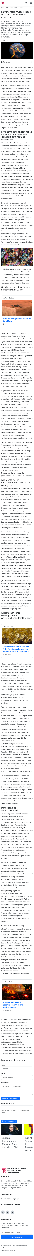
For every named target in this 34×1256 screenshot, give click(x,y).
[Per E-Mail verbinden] (7, 1212)
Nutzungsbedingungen (11, 1199)
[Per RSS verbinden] (12, 1212)
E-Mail (3, 1074)
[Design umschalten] (3, 1248)
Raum (21, 8)
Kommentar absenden (10, 1098)
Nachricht (13, 8)
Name (3, 1065)
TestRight (4, 8)
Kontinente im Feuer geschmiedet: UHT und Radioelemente (13, 1004)
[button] (31, 62)
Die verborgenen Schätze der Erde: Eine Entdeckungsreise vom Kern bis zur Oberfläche (16, 649)
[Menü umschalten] (31, 3)
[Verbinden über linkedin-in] (3, 1212)
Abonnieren (18, 1237)
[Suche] (26, 3)
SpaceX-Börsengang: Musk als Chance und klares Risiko (11, 1142)
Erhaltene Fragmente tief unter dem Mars (17, 319)
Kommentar (5, 1082)
